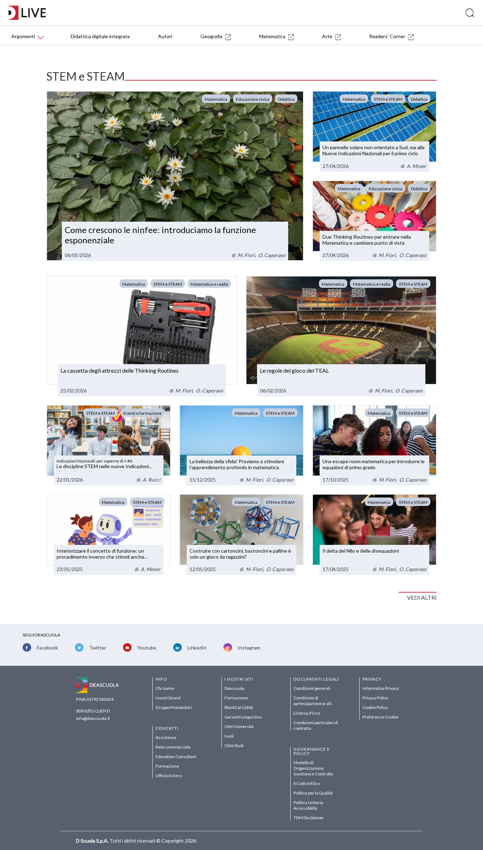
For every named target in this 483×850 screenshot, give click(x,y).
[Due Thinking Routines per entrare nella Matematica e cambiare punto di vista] (374, 220)
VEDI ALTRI (422, 597)
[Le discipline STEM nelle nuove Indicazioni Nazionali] (108, 445)
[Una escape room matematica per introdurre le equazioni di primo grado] (374, 445)
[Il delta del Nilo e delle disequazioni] (374, 534)
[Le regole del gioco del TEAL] (341, 336)
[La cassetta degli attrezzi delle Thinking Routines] (141, 336)
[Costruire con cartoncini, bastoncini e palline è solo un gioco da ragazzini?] (241, 534)
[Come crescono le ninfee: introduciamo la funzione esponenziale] (175, 176)
